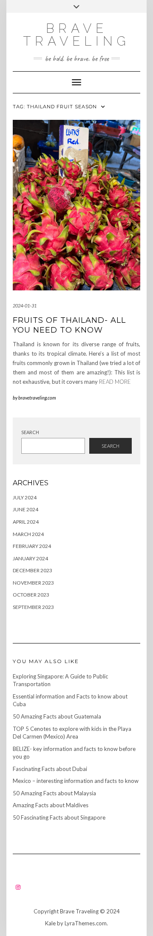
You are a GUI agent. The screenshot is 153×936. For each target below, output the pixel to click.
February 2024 (32, 546)
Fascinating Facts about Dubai (50, 768)
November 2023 (33, 583)
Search (30, 432)
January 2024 (30, 558)
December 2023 (32, 570)
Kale (50, 923)
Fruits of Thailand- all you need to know (69, 325)
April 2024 (26, 522)
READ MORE (115, 381)
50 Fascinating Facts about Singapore (59, 817)
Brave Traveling (76, 35)
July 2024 (25, 497)
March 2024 (28, 534)
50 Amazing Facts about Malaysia (54, 793)
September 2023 (33, 607)
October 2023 (31, 594)
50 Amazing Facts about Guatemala (57, 716)
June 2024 (25, 509)
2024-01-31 (25, 305)
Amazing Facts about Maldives (50, 805)
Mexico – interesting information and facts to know (76, 780)
